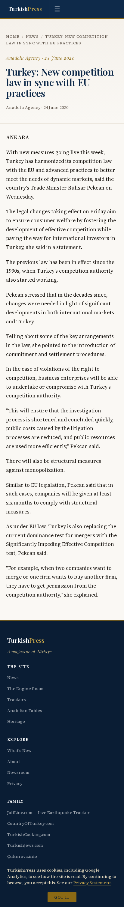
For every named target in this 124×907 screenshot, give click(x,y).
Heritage (16, 721)
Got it (62, 897)
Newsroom (18, 772)
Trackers (16, 699)
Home (13, 36)
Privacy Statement (92, 883)
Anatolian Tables (24, 711)
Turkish (25, 8)
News (32, 36)
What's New (19, 750)
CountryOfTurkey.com (30, 823)
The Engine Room (25, 689)
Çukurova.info (22, 856)
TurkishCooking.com (28, 834)
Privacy (15, 783)
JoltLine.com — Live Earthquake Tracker (48, 813)
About (13, 762)
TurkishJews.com (25, 845)
